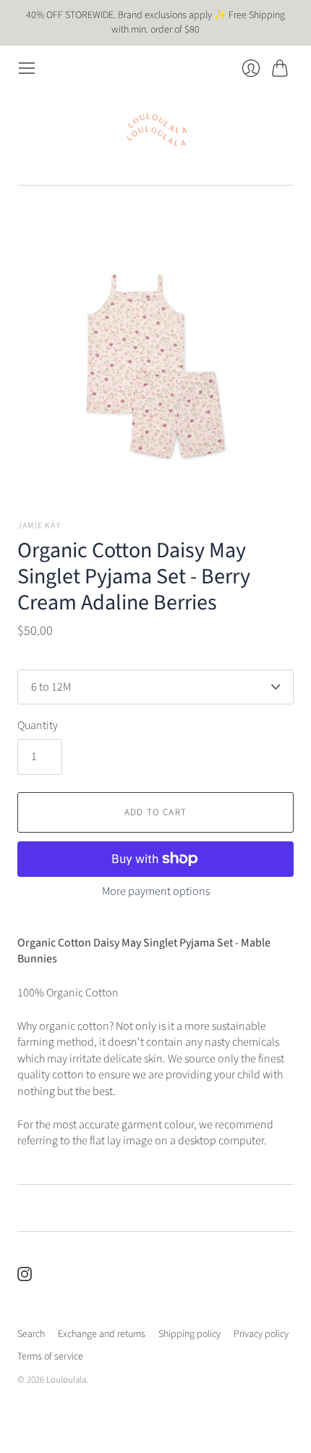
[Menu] (27, 68)
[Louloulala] (156, 131)
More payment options (156, 891)
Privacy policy (261, 1334)
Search (31, 1334)
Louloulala (66, 1379)
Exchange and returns (101, 1334)
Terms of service (50, 1356)
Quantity (37, 725)
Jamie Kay (39, 526)
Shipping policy (189, 1334)
